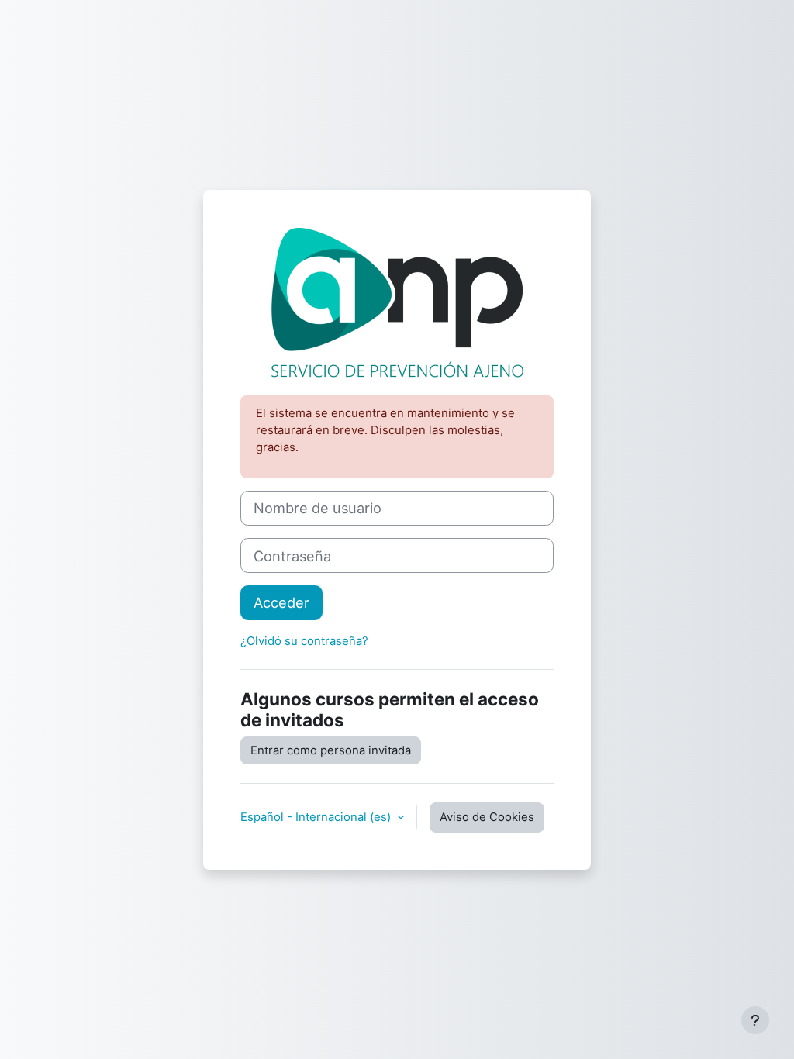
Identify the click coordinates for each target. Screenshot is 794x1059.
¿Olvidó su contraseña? (304, 641)
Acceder (281, 602)
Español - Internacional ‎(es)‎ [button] (317, 817)
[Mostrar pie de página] (755, 1020)
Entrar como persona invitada (330, 750)
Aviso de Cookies (487, 817)
